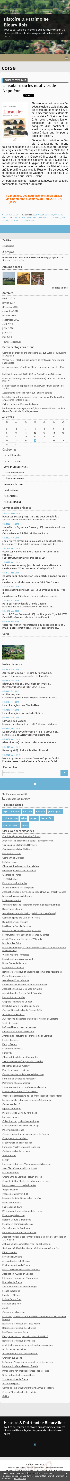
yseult (5, 551)
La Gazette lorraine (11, 900)
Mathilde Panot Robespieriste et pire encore (24, 397)
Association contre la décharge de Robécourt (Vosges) (29, 913)
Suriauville (7, 1052)
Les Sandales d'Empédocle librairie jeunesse (33, 410)
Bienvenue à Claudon (12, 909)
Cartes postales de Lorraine (16, 1151)
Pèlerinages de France (13, 1129)
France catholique (11, 1290)
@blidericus (8, 245)
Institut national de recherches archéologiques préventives (31, 904)
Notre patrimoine (12, 501)
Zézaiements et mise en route (16, 392)
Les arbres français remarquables (18, 959)
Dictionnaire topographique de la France (22, 1211)
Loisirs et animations (14, 478)
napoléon (19, 218)
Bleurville (40, 811)
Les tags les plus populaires (54, 1467)
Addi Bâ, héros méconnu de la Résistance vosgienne (27, 1345)
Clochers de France (11, 874)
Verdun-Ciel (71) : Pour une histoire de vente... (25, 360)
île (25, 218)
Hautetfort (40, 1464)
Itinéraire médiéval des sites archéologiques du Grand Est (30, 1248)
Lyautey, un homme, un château (17, 1224)
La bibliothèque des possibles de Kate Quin (23, 385)
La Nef (5, 1159)
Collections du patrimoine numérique (20, 1121)
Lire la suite (18, 260)
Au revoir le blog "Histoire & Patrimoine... (27, 672)
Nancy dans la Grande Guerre (29, 603)
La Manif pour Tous (11, 1299)
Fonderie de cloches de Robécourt (19, 1078)
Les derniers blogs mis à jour (16, 1467)
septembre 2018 (10, 319)
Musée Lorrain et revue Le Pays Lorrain (21, 930)
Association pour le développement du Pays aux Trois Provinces (34, 891)
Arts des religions (11, 1383)
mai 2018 (7, 336)
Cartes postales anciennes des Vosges (21, 1125)
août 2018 (7, 324)
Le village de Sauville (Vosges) (16, 926)
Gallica (5, 1396)
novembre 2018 (10, 311)
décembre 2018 (10, 307)
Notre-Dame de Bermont (14, 963)
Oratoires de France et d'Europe (18, 1031)
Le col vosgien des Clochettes (46, 540)
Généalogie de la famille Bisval (17, 849)
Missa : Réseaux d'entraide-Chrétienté (21, 1269)
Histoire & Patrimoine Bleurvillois (34, 1422)
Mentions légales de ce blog (30, 1470)
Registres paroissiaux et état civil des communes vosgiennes (32, 971)
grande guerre (55, 811)
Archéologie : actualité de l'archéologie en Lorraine (27, 1035)
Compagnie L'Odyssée (13, 857)
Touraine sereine (44, 392)
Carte (5, 633)
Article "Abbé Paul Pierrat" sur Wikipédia (22, 939)
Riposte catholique (11, 1108)
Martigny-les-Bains (11, 943)
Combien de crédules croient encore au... (22, 352)
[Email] (35, 784)
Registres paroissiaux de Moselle (18, 1340)
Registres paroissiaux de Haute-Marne (21, 1323)
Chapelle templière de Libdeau (17, 1001)
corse (30, 218)
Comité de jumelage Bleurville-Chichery (21, 836)
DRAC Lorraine (9, 1252)
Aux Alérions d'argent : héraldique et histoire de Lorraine (30, 1018)
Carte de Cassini (10, 1023)
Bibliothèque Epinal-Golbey (16, 1065)
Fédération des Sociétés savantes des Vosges (24, 984)
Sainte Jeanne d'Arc (12, 1206)
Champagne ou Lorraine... (15, 1138)
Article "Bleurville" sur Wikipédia (18, 887)
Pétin (5, 603)
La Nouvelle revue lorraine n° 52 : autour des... (30, 731)
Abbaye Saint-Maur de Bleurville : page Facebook (26, 1244)
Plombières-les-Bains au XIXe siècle (19, 1112)
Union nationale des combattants (18, 1375)
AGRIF (5, 1308)
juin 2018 (7, 332)
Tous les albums (60, 287)
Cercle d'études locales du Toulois (19, 1392)
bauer (5, 516)
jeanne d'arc (47, 818)
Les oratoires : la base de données (19, 1185)
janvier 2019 (8, 302)
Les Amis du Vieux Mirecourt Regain (20, 1366)
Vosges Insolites (10, 1189)
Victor (6, 624)
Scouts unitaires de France (15, 1379)
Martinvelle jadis (10, 1172)
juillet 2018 (8, 328)
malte (36, 218)
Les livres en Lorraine (14, 472)
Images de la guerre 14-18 (15, 1193)
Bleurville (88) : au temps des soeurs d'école (29, 742)
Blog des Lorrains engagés (15, 922)
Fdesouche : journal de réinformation (20, 1278)
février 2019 (8, 298)
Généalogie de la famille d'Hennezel (19, 845)
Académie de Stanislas (13, 1014)
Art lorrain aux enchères (14, 1349)
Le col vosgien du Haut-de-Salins (22, 713)
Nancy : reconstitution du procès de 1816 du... (40, 624)
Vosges (34, 818)
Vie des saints (9, 1155)
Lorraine (27, 811)
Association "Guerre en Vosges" (18, 1273)
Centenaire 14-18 (11, 1104)
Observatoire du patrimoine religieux (20, 866)
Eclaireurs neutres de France (16, 1265)
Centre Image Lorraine (13, 1312)
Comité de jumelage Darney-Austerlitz (21, 917)
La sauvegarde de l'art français (17, 1142)
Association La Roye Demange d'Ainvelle (22, 988)
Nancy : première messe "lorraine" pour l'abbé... (31, 758)
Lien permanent (11, 215)
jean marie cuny (11, 825)
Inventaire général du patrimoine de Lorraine (24, 1087)
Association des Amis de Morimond (20, 1353)
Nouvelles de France (12, 1282)
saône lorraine (10, 818)
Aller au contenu (9, 2)
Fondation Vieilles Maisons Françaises (21, 1147)
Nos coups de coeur (13, 484)
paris (16, 221)
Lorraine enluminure (12, 1256)
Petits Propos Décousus (49, 374)
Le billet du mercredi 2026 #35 (17, 374)
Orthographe (8, 404)
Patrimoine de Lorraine (13, 997)
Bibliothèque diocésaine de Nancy (19, 870)
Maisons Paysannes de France (17, 896)
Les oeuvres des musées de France (19, 1232)
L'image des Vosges (14, 720)
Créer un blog (30, 1464)
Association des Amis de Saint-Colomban (22, 993)
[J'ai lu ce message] (66, 1473)
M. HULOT (8, 614)
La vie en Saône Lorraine (16, 466)
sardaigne (44, 218)
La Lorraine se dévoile (13, 967)
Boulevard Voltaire (11, 1202)
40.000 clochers (10, 879)
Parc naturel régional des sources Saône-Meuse (25, 1370)
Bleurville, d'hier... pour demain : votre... (26, 683)
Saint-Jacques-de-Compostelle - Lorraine (22, 1061)
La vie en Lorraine (12, 461)
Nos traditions (11, 490)
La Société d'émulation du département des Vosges (27, 1362)
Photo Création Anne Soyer (16, 976)
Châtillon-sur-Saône (12, 1357)
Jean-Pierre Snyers (13, 527)
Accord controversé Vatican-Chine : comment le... (26, 367)
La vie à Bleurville (12, 455)
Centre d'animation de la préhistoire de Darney (25, 1134)
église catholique (11, 811)
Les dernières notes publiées (35, 1467)
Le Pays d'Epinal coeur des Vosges (19, 1027)
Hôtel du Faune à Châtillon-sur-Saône (20, 1006)
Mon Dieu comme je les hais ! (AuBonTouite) (24, 378)
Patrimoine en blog (11, 853)
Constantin (8, 575)
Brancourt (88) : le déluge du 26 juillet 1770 (43, 614)
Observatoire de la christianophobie (20, 1057)
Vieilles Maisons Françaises (15, 954)
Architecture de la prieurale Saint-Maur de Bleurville (27, 840)
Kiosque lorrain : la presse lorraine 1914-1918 (25, 1336)
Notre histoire (11, 495)
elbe (11, 221)
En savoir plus (20, 1478)
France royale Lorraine (13, 1215)
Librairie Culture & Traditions (16, 1219)
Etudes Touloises (10, 1040)
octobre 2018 (9, 315)
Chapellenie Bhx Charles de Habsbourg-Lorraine (26, 1181)
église (24, 818)
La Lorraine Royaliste (12, 1048)
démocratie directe (29, 404)
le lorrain (7, 565)
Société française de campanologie (19, 1286)
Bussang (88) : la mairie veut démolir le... (36, 516)
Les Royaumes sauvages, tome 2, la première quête (27, 408)
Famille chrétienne (11, 1295)
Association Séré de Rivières (16, 1261)
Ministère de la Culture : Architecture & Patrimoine (27, 1100)
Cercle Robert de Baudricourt (16, 1228)
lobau (57, 218)
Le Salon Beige (9, 862)
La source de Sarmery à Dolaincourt (20, 1091)
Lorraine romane (10, 1117)
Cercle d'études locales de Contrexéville (22, 1010)
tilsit (52, 218)
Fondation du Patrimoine (14, 883)
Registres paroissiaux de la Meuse (19, 1327)
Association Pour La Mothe (15, 980)
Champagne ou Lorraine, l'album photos (22, 1176)
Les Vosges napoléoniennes (15, 1332)
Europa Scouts (9, 1044)
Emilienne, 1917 (12, 694)
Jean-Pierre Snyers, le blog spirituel (19, 1168)
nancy (25, 825)
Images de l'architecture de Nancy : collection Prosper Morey (32, 1095)
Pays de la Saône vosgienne (16, 1070)
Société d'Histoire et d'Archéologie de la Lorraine (26, 1164)
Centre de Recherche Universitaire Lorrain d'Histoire (28, 1387)
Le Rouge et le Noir (11, 1303)
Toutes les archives (11, 341)
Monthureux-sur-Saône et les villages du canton (25, 934)
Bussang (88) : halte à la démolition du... (26, 750)
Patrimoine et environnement (16, 1083)
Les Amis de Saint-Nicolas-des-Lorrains (21, 1198)
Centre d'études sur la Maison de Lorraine (22, 1074)
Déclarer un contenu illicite (12, 1470)
